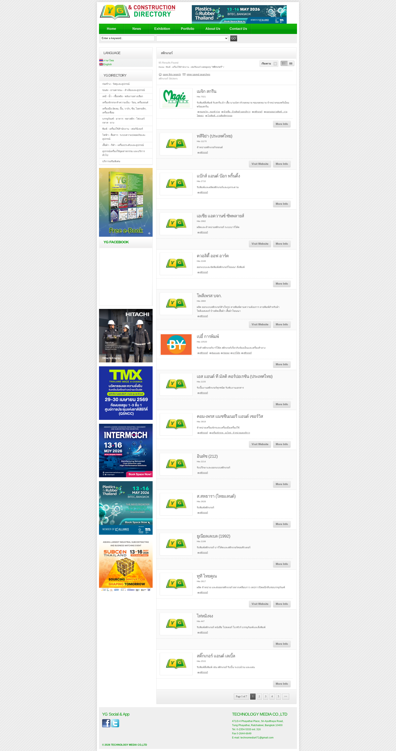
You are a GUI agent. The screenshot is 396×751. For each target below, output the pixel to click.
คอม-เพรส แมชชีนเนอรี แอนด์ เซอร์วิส (230, 416)
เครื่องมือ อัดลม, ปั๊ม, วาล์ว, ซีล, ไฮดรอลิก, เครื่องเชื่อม (124, 110)
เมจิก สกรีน (206, 91)
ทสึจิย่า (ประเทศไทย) (214, 136)
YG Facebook (116, 242)
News (136, 28)
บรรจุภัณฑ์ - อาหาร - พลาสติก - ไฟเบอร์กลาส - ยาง (123, 120)
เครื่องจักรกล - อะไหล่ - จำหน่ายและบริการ (231, 433)
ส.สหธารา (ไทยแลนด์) (216, 496)
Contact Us (238, 28)
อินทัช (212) (207, 456)
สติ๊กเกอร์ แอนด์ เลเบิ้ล (216, 655)
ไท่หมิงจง (205, 616)
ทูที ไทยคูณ (207, 576)
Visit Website (260, 163)
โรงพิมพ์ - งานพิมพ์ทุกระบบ (220, 115)
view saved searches (198, 74)
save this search (172, 74)
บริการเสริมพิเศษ (111, 161)
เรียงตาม (266, 63)
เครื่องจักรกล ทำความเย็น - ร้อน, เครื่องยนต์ (125, 102)
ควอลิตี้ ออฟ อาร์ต (213, 255)
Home (111, 28)
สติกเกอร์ (258, 112)
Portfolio (187, 28)
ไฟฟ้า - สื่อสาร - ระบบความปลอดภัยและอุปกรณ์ (123, 137)
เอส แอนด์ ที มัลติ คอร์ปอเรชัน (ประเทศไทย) (234, 376)
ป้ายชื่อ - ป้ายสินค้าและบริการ (237, 112)
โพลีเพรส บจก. (209, 295)
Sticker (226, 353)
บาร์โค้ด (236, 353)
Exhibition (162, 28)
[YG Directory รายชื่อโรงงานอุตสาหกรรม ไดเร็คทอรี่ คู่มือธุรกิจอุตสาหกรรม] (141, 19)
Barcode (216, 353)
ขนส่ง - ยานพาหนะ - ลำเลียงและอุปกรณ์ (123, 90)
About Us (212, 28)
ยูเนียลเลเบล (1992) (213, 536)
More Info (282, 124)
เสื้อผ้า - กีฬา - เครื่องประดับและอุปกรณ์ (123, 145)
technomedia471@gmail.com (256, 737)
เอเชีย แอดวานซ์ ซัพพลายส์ (220, 215)
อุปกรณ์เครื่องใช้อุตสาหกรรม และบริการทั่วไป (123, 153)
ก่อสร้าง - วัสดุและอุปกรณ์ (116, 84)
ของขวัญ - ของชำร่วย (210, 112)
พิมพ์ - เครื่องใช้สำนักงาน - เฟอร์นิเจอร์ (122, 128)
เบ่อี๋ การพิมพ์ (208, 336)
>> (285, 696)
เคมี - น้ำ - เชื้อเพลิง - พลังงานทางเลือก (122, 96)
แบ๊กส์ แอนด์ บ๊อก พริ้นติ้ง (218, 175)
